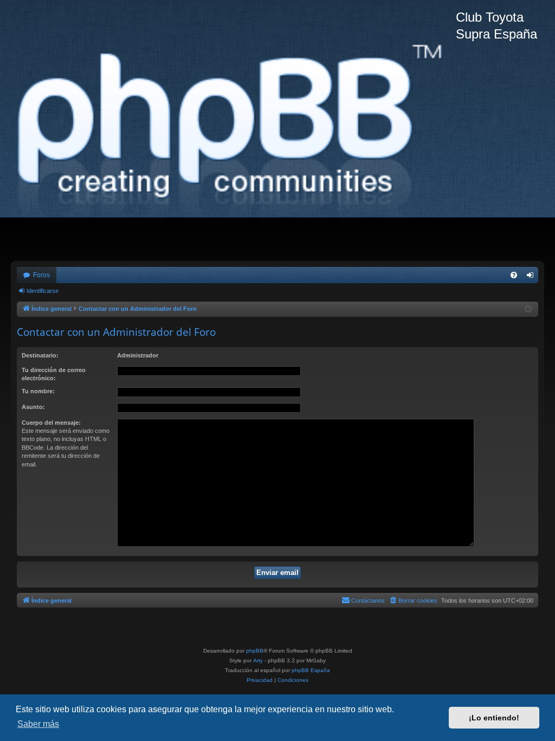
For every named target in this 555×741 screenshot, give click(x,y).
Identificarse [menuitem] (532, 277)
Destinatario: (40, 355)
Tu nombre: (38, 391)
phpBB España (311, 670)
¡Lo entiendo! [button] (494, 717)
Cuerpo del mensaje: (51, 422)
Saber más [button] (38, 724)
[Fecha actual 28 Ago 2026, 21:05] (528, 309)
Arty (258, 660)
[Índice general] (233, 130)
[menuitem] (514, 275)
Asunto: (33, 407)
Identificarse (43, 291)
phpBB (254, 651)
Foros (41, 275)
